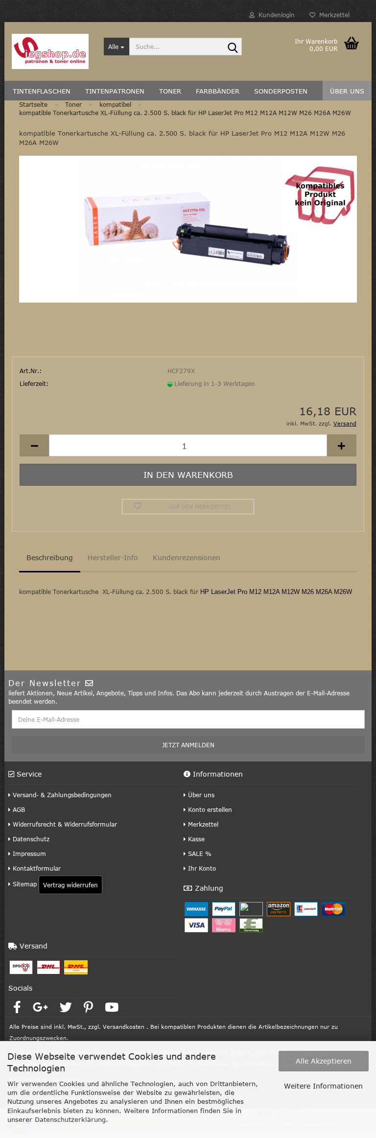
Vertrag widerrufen (70, 884)
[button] (34, 445)
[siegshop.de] (50, 51)
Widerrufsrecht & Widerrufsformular (64, 824)
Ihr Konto (201, 868)
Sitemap (24, 883)
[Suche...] (232, 47)
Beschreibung (49, 557)
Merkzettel (332, 14)
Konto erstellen (209, 809)
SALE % (199, 853)
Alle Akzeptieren (324, 1061)
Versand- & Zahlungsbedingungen (61, 794)
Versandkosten (123, 1026)
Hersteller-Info (113, 557)
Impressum (28, 853)
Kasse (195, 838)
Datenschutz (30, 838)
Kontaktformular (36, 868)
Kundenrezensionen (186, 557)
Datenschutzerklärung (70, 1119)
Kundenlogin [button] (275, 14)
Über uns (200, 794)
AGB (18, 809)
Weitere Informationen (323, 1086)
